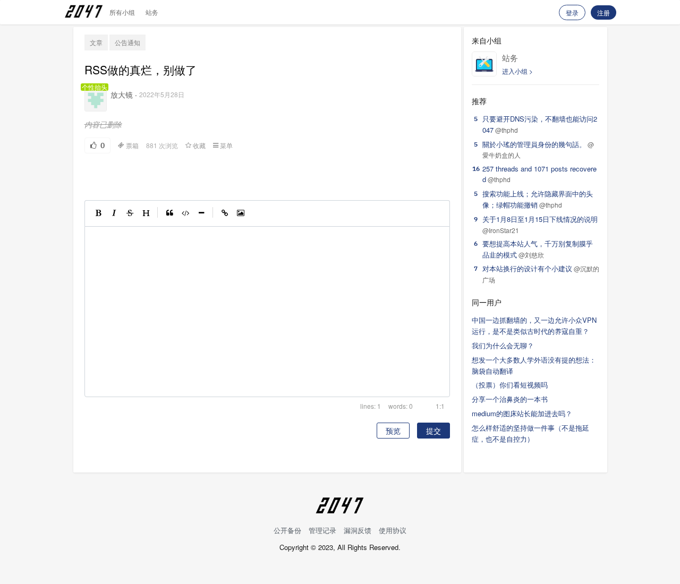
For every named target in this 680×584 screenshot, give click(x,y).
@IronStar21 (500, 230)
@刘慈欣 (531, 254)
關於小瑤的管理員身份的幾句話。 (534, 144)
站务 (152, 11)
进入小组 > (517, 70)
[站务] (484, 63)
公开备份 (287, 530)
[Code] (185, 213)
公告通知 (127, 42)
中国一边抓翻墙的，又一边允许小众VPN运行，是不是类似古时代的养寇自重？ (534, 325)
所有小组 (122, 11)
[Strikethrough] (130, 213)
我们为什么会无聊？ (503, 345)
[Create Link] (225, 213)
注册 (603, 12)
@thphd (506, 129)
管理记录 (322, 530)
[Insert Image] (241, 213)
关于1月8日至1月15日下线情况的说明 (540, 219)
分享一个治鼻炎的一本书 (510, 399)
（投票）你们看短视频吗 (510, 385)
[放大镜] (95, 100)
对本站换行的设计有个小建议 (527, 268)
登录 (572, 12)
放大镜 (121, 94)
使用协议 (392, 530)
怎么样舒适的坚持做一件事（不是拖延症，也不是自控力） (530, 433)
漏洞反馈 (357, 530)
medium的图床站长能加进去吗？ (522, 413)
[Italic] (114, 213)
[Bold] (98, 213)
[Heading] (146, 213)
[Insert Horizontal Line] (201, 213)
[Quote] (169, 213)
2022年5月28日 (161, 94)
